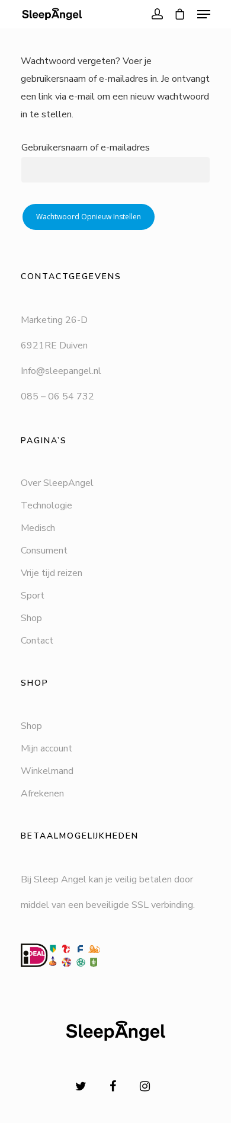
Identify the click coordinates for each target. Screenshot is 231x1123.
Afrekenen (42, 793)
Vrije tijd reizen (51, 573)
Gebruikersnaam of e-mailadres (85, 147)
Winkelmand (47, 771)
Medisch (38, 528)
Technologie (46, 505)
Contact (37, 640)
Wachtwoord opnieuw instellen (88, 217)
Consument (44, 550)
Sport (32, 595)
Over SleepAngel (57, 482)
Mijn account (46, 748)
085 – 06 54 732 (57, 396)
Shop (31, 618)
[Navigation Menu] (203, 14)
